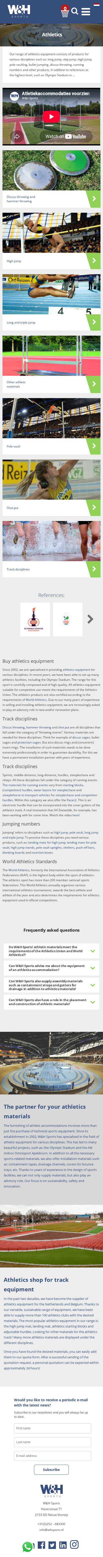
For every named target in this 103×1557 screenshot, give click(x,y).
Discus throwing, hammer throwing (26, 727)
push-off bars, (85, 847)
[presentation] (90, 619)
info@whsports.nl (52, 1530)
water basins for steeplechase (55, 790)
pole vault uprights (49, 847)
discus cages (81, 737)
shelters (68, 847)
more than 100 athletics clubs (47, 1315)
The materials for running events (25, 785)
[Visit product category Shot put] (51, 480)
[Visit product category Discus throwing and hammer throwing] (51, 170)
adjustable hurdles (17, 1331)
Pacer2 (71, 800)
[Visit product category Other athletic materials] (51, 356)
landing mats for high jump (47, 842)
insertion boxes (42, 852)
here (75, 815)
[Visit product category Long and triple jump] (51, 294)
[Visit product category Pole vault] (51, 418)
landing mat (41, 1326)
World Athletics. (37, 700)
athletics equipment (76, 670)
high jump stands (22, 847)
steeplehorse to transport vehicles (26, 795)
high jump (61, 832)
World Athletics (19, 870)
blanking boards (13, 852)
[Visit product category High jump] (51, 233)
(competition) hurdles (17, 790)
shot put (63, 727)
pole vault (76, 832)
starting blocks (73, 785)
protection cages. (30, 742)
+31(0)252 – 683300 (51, 1524)
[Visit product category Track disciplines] (51, 541)
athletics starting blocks (69, 1326)
